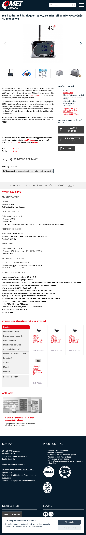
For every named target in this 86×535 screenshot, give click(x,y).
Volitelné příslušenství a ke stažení (44, 185)
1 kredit (35, 142)
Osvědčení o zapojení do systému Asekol (18, 481)
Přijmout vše (69, 522)
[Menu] (81, 4)
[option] (43, 43)
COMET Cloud (34, 95)
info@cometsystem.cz (17, 464)
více (70, 186)
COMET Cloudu (29, 140)
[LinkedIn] (51, 516)
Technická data (12, 185)
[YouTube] (45, 516)
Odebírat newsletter (12, 514)
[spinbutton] (4, 159)
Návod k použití (68, 93)
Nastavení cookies (69, 528)
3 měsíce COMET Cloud (71, 114)
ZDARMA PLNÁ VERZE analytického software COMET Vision (71, 110)
